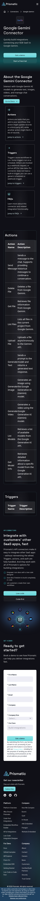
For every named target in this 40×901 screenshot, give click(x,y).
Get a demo (20, 55)
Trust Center (26, 879)
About (24, 848)
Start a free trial (20, 61)
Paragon (25, 828)
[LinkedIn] (5, 795)
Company (11, 705)
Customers (26, 864)
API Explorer (8, 856)
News (24, 860)
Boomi (24, 812)
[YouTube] (10, 795)
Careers (24, 856)
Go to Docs (10, 101)
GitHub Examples (9, 852)
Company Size (13, 715)
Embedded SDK (9, 864)
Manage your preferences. (18, 898)
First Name (12, 675)
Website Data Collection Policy (18, 896)
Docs (5, 848)
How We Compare (28, 808)
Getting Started (9, 868)
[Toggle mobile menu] (37, 4)
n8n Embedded (27, 824)
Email (10, 695)
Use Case (11, 723)
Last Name (11, 685)
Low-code (20, 593)
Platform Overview (10, 808)
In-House (25, 820)
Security (25, 875)
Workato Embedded (29, 832)
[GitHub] (15, 795)
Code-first (20, 599)
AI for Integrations (10, 832)
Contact (24, 852)
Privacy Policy (18, 749)
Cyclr (23, 816)
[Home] (5, 12)
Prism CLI (7, 860)
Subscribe (9, 789)
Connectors (14, 12)
